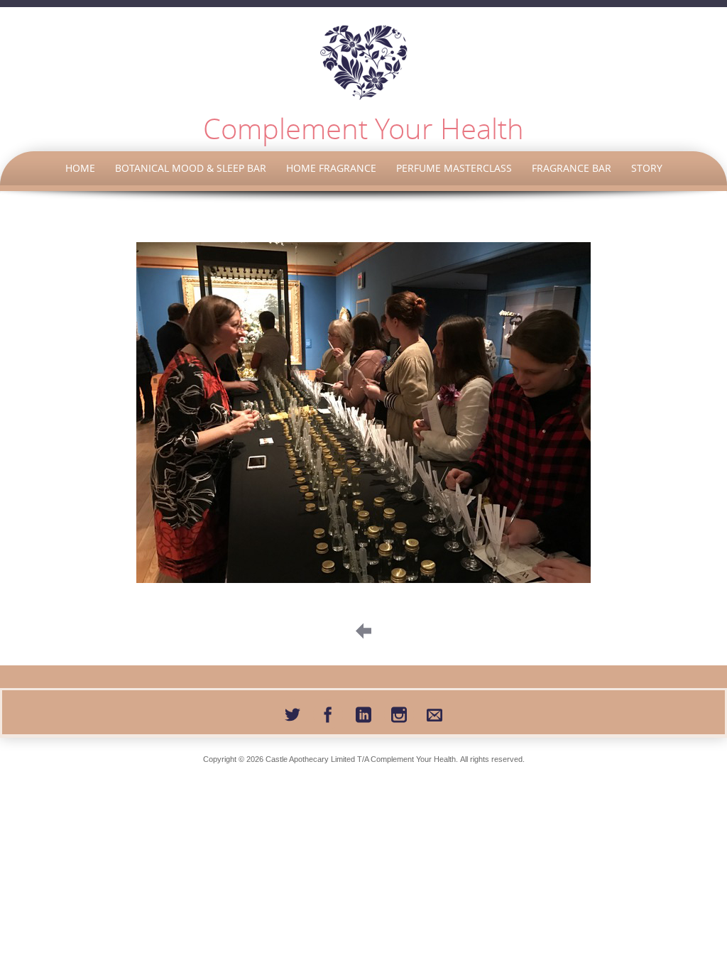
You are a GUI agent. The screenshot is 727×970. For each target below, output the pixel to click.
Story (646, 168)
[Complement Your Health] (363, 62)
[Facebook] (328, 712)
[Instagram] (399, 712)
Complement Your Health (363, 128)
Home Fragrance (331, 168)
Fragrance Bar (571, 168)
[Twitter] (292, 712)
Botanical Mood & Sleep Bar (190, 168)
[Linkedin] (363, 712)
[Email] (434, 712)
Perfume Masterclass (454, 168)
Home (80, 168)
